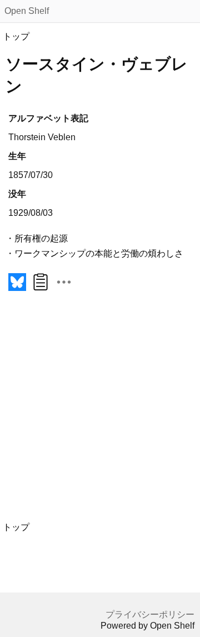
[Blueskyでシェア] (17, 290)
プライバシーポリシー (150, 614)
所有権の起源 (41, 238)
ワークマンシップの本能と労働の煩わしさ (98, 253)
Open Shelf (26, 11)
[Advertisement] (100, 413)
